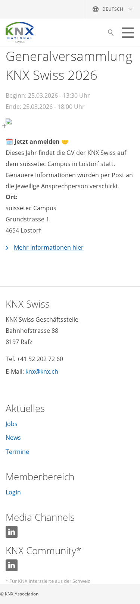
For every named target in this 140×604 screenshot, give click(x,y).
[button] (127, 32)
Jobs (12, 424)
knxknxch (41, 371)
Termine (17, 452)
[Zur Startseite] (20, 32)
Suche (111, 34)
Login (13, 492)
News (13, 437)
